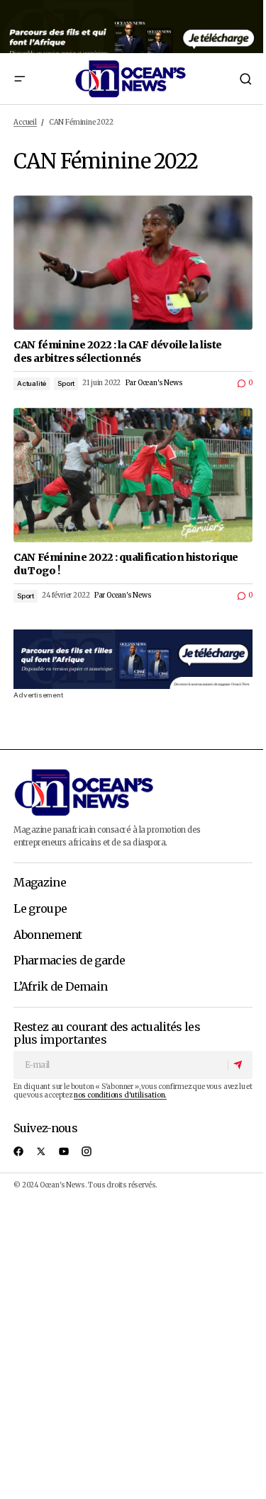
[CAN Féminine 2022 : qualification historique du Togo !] (133, 475)
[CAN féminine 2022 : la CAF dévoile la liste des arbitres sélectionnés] (133, 262)
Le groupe (40, 909)
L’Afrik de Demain (60, 987)
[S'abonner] (240, 1065)
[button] (19, 78)
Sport (65, 383)
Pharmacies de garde (69, 960)
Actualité (31, 383)
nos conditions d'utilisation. (120, 1095)
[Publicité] (133, 26)
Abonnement (47, 935)
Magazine (39, 883)
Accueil (25, 122)
